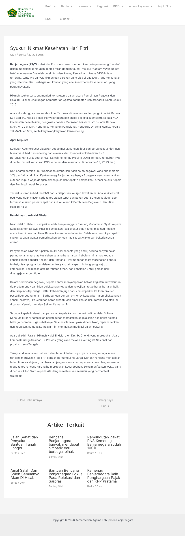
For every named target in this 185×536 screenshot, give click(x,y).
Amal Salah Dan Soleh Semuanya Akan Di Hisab (24, 474)
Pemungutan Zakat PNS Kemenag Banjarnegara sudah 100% (104, 442)
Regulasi (102, 6)
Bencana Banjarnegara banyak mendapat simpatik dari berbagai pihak (64, 444)
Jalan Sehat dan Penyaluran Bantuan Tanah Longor (24, 442)
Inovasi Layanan (138, 6)
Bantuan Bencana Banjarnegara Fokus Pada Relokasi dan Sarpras (65, 475)
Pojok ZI (163, 6)
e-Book (65, 19)
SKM (48, 19)
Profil (48, 6)
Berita (65, 6)
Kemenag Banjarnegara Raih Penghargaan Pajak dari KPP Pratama (103, 475)
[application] (54, 6)
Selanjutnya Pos (105, 401)
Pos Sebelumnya (29, 400)
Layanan (83, 6)
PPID (116, 6)
